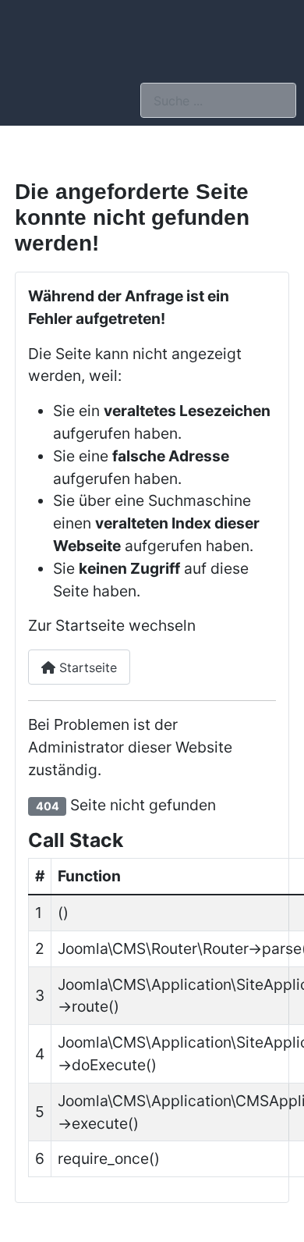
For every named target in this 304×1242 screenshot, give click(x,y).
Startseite (86, 667)
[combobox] (218, 100)
